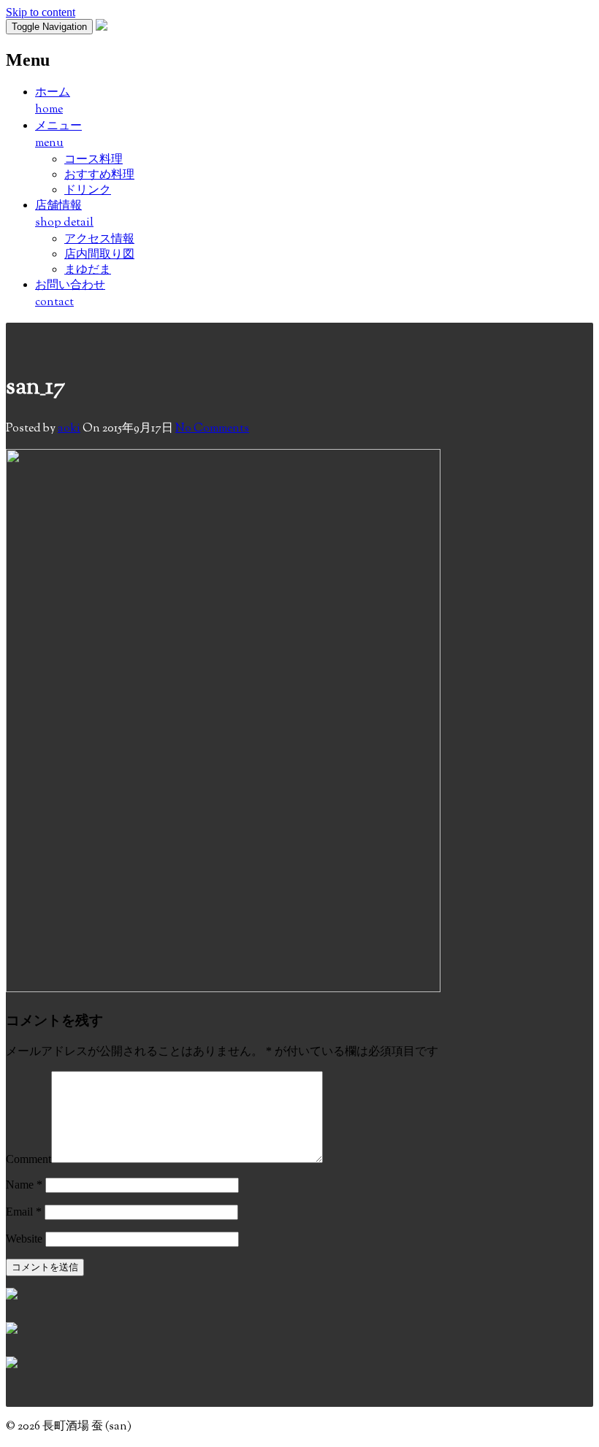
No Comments (212, 429)
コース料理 (93, 159)
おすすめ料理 (99, 174)
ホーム (52, 101)
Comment (28, 1159)
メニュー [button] (58, 135)
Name (24, 1184)
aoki (69, 429)
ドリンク (87, 189)
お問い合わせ (70, 294)
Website (24, 1238)
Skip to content (40, 12)
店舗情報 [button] (64, 214)
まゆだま (87, 269)
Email (24, 1211)
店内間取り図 (99, 253)
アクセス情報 (99, 238)
